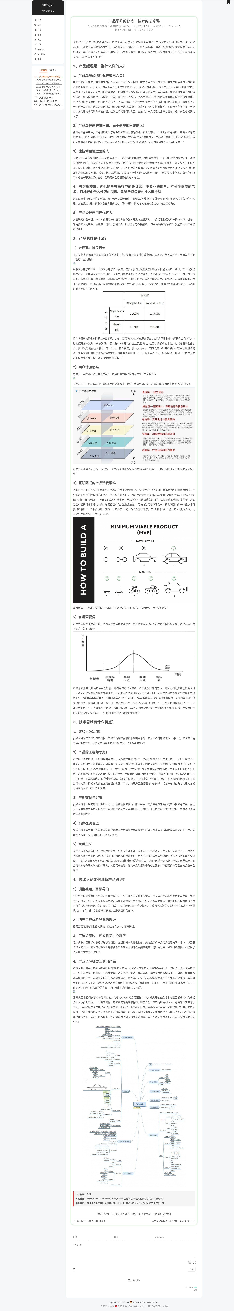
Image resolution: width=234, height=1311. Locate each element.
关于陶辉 (41, 49)
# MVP (99, 1214)
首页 (39, 20)
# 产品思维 (125, 1214)
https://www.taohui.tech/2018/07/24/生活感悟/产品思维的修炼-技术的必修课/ (125, 1199)
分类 (39, 30)
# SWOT (107, 1214)
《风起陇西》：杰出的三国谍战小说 (90, 1221)
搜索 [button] (39, 59)
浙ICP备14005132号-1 (119, 1303)
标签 (39, 25)
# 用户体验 (156, 1214)
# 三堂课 (116, 1214)
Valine (195, 1287)
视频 (39, 35)
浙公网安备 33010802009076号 (145, 1303)
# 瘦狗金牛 (167, 1214)
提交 (191, 1269)
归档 (39, 45)
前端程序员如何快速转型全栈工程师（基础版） (172, 1221)
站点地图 (41, 54)
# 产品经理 (136, 1214)
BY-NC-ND (132, 1203)
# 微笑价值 (146, 1214)
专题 (39, 40)
